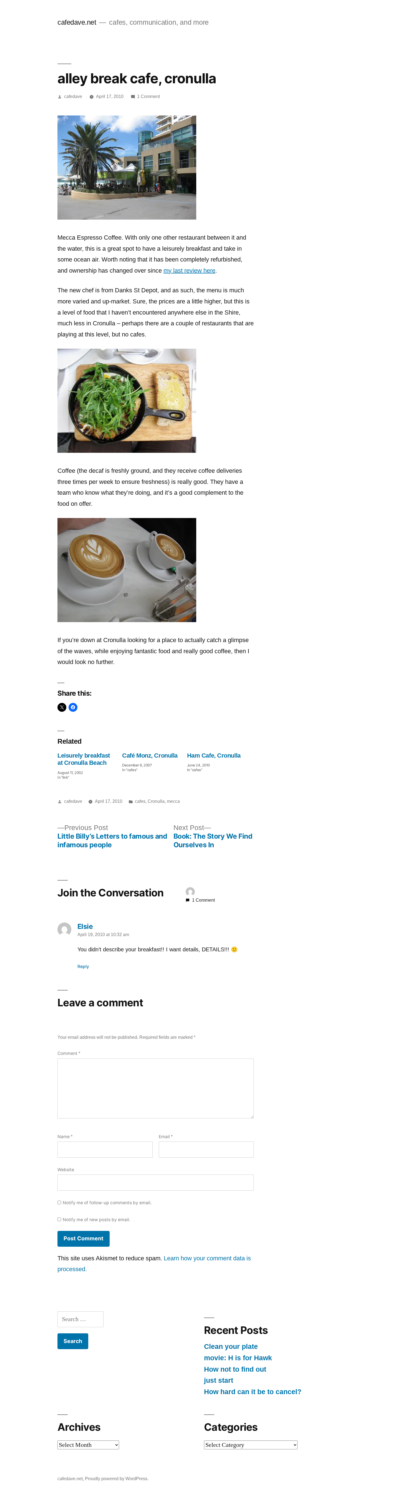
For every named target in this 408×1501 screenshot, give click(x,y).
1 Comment (148, 96)
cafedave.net (76, 22)
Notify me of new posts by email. (96, 1219)
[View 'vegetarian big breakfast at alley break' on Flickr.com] (126, 450)
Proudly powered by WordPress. (116, 1478)
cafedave (73, 96)
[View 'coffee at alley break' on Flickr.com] (126, 620)
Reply (83, 966)
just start (218, 1380)
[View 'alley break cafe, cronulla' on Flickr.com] (126, 217)
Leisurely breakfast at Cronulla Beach (83, 759)
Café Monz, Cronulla (150, 755)
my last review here (189, 270)
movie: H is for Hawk (238, 1358)
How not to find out (235, 1369)
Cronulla (156, 801)
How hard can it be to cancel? (252, 1392)
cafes (140, 801)
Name (64, 1136)
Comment (68, 1053)
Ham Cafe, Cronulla (214, 755)
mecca (173, 801)
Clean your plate (231, 1346)
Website (65, 1169)
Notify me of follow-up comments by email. (107, 1202)
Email (166, 1136)
